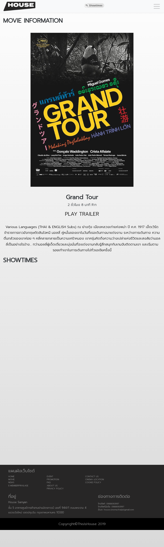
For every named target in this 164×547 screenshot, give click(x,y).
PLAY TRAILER (82, 214)
